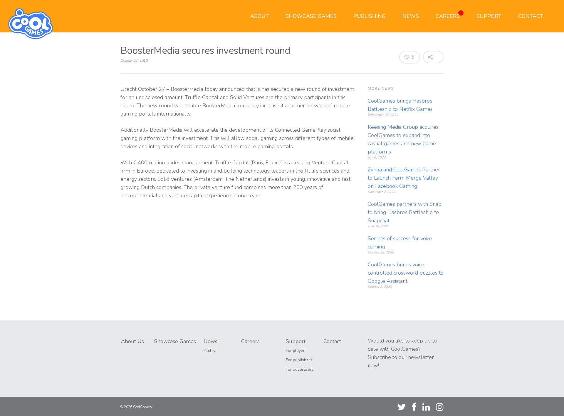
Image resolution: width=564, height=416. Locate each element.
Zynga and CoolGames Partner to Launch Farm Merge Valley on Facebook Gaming (404, 178)
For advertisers (300, 369)
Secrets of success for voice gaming (400, 242)
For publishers (299, 360)
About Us (132, 341)
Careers (449, 15)
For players (296, 350)
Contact (530, 16)
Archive (211, 350)
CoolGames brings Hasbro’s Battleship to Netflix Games (400, 105)
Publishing (369, 16)
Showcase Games (311, 16)
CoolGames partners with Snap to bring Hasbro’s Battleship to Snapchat (405, 212)
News (410, 16)
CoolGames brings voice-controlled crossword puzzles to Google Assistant (406, 273)
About (259, 16)
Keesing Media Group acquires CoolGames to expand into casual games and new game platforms (403, 139)
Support (488, 16)
